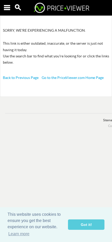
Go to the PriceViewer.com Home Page (73, 78)
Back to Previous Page (21, 78)
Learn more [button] (18, 234)
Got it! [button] (86, 225)
